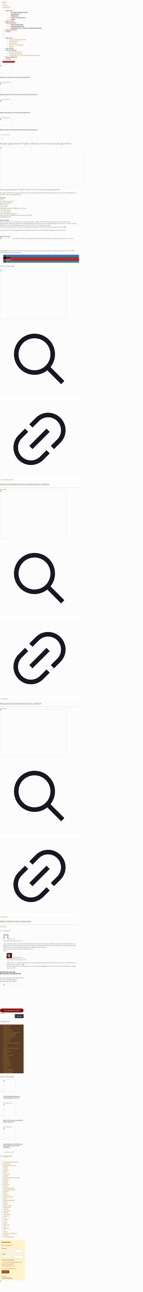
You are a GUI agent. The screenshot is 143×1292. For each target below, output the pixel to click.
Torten (5, 1067)
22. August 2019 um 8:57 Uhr (12, 941)
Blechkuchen (7, 1029)
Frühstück (6, 1039)
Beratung (6, 1027)
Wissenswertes (8, 1072)
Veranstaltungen (8, 1071)
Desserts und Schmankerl (11, 1032)
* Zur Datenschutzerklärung (9, 1268)
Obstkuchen (7, 1052)
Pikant (5, 1053)
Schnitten (6, 1060)
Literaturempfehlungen (10, 1048)
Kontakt (5, 1290)
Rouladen (6, 1058)
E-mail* (4, 1254)
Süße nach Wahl (8, 201)
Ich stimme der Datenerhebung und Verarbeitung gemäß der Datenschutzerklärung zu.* (12, 1264)
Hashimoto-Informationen (11, 1043)
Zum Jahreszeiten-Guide (12, 1010)
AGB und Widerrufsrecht (11, 1288)
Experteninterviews (9, 1034)
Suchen (2, 1013)
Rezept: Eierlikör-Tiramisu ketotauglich (15, 921)
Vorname (4, 1248)
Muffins (5, 1050)
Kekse (5, 1045)
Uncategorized (8, 1069)
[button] (6, 256)
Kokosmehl (6, 212)
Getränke (6, 1041)
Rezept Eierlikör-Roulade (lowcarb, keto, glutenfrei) (20, 703)
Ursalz (6, 205)
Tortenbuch (38, 251)
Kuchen (5, 1046)
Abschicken (5, 1271)
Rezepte (6, 1057)
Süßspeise (6, 1065)
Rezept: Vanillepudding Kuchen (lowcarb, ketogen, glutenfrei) (24, 484)
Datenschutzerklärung (8, 1260)
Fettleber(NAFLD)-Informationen (9, 1037)
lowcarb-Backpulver (10, 213)
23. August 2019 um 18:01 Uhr (16, 959)
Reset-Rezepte (8, 1055)
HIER (12, 252)
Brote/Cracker (7, 1031)
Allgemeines (7, 1025)
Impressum (7, 1284)
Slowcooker (7, 1062)
